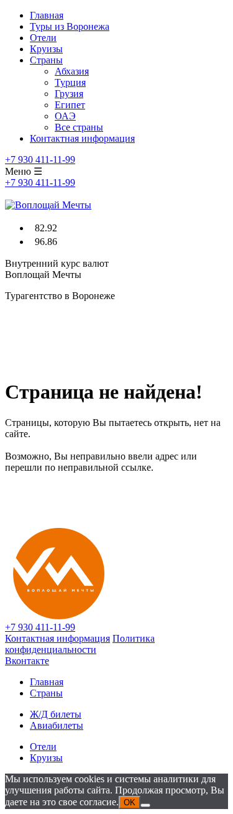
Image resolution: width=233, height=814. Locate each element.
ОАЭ (65, 116)
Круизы (46, 49)
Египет (70, 104)
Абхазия (72, 71)
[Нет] (145, 805)
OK (129, 802)
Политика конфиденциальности (80, 644)
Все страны (79, 127)
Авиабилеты (56, 725)
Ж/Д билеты (55, 714)
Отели (43, 37)
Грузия (69, 93)
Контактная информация (82, 138)
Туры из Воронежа (69, 26)
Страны (46, 60)
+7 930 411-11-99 (40, 159)
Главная (46, 15)
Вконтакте (27, 660)
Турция (70, 82)
